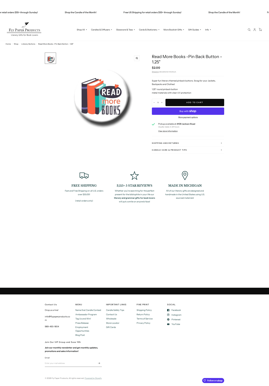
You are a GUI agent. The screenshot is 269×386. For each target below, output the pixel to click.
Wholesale (111, 318)
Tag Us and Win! (83, 318)
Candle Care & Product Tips (169, 150)
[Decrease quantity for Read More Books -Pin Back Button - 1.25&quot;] (154, 102)
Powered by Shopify (93, 378)
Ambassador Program (86, 314)
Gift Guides (193, 29)
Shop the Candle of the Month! (76, 12)
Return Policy (143, 314)
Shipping (155, 72)
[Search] (249, 30)
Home (8, 44)
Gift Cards (111, 327)
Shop (16, 44)
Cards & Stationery (148, 29)
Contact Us (111, 314)
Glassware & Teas (124, 29)
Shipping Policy (144, 310)
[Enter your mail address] (99, 363)
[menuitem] (82, 29)
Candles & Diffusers (100, 29)
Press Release (82, 323)
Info (207, 29)
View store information (168, 131)
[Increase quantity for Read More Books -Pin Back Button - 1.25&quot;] (162, 102)
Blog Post (80, 335)
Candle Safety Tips (115, 310)
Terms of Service (145, 318)
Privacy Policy (143, 323)
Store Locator (112, 323)
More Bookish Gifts (173, 29)
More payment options (188, 117)
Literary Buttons (28, 44)
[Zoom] (137, 58)
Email (47, 358)
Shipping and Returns (165, 143)
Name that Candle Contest (88, 310)
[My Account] (254, 30)
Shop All (81, 29)
